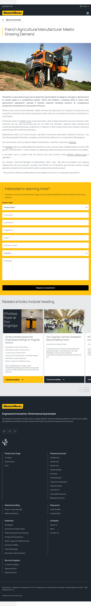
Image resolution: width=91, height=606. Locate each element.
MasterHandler (56, 470)
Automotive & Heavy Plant (15, 353)
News (52, 529)
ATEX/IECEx (54, 490)
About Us (53, 525)
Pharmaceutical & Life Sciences (17, 350)
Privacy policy (17, 596)
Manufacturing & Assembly (15, 358)
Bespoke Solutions (57, 498)
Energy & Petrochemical (14, 355)
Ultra (6, 465)
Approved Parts (11, 568)
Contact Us (54, 533)
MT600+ (72, 142)
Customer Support (12, 564)
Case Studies (55, 509)
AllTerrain (53, 474)
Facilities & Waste (21, 347)
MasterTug (54, 461)
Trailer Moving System (58, 482)
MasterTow (54, 465)
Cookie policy (6, 596)
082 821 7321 (8, 6)
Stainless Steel (56, 486)
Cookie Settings (8, 2)
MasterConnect (11, 572)
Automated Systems (58, 494)
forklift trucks (25, 121)
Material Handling (11, 513)
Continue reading (12, 379)
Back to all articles (13, 20)
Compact (8, 457)
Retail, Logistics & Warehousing (17, 361)
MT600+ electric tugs (76, 154)
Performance (10, 461)
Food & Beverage (31, 355)
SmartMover (55, 457)
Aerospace (9, 347)
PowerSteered (55, 478)
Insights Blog (55, 513)
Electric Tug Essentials (13, 509)
